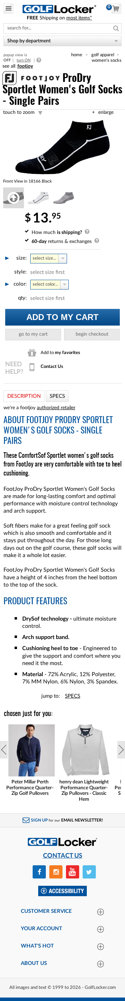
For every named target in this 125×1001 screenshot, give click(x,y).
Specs (72, 696)
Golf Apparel (102, 55)
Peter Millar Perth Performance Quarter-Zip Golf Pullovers (29, 788)
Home (76, 55)
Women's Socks (107, 60)
